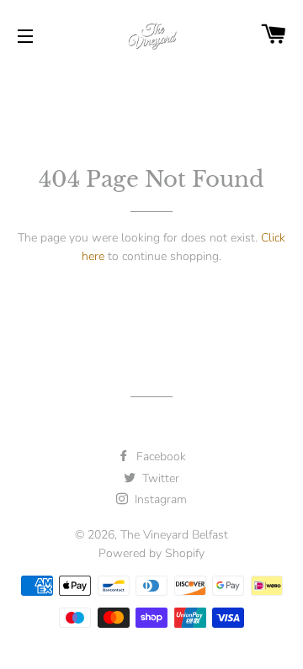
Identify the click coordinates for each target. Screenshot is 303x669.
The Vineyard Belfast (174, 535)
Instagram (159, 499)
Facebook (159, 457)
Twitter (159, 478)
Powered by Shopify (151, 553)
